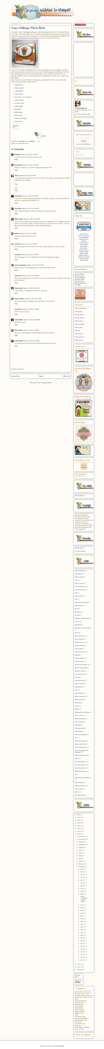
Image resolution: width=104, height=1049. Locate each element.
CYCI (76, 599)
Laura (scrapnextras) (21, 265)
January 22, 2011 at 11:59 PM (30, 275)
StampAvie (78, 725)
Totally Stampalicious (81, 771)
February (82, 864)
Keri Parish (84, 248)
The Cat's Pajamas (80, 551)
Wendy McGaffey (80, 278)
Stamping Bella (79, 728)
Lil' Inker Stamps (80, 645)
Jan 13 (82, 927)
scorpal (77, 706)
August (81, 847)
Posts (78, 152)
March (81, 861)
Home (41, 376)
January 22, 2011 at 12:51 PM (28, 233)
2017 (79, 817)
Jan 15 (82, 921)
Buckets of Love (32, 70)
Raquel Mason (79, 340)
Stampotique (78, 731)
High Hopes (78, 625)
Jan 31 (82, 869)
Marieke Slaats (84, 251)
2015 (79, 823)
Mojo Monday (79, 661)
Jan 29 (82, 874)
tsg (76, 774)
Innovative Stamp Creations (83, 628)
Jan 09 (82, 938)
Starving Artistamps (81, 734)
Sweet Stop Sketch (80, 747)
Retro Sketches (79, 693)
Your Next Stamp (80, 795)
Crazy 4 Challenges (24, 32)
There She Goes (47, 70)
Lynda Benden (19, 106)
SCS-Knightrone (80, 495)
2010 (79, 964)
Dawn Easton (18, 165)
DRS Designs (78, 605)
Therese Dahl (84, 260)
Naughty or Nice (79, 671)
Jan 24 (82, 888)
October (81, 842)
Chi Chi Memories (80, 586)
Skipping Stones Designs (82, 712)
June (80, 853)
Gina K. (77, 621)
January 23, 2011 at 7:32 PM (31, 341)
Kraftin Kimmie (79, 642)
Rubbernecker (79, 699)
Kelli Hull (77, 330)
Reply (16, 159)
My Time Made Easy (81, 668)
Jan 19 (82, 910)
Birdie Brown (79, 574)
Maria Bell (18, 109)
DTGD (76, 609)
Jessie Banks (84, 244)
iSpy (76, 633)
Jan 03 (82, 954)
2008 (79, 970)
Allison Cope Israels (83, 236)
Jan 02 (82, 957)
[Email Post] (39, 141)
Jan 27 (82, 880)
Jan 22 (82, 894)
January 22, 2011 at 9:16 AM (27, 175)
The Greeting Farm (80, 765)
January (81, 867)
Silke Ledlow (18, 115)
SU (76, 738)
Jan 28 (82, 877)
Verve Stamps (79, 782)
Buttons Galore (79, 577)
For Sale (77, 615)
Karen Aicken (79, 327)
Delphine (83, 241)
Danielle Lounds (79, 318)
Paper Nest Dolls (79, 680)
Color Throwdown (80, 590)
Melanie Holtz (84, 253)
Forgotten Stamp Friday (82, 618)
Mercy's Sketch (79, 658)
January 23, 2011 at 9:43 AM (31, 288)
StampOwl (18, 154)
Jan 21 (82, 905)
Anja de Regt (78, 311)
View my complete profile (82, 114)
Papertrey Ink (79, 687)
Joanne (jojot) (19, 288)
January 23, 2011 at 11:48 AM (31, 319)
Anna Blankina (84, 237)
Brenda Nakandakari (81, 283)
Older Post (66, 376)
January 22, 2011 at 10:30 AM (31, 219)
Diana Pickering (84, 243)
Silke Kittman (19, 112)
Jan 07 (82, 943)
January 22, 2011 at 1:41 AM (29, 154)
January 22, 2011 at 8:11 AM (30, 165)
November (82, 839)
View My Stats (77, 976)
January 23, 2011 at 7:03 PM (31, 330)
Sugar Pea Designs (80, 741)
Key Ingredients (79, 636)
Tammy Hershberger (21, 118)
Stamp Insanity (79, 722)
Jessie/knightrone (22, 141)
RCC (76, 690)
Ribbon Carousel (80, 696)
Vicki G (17, 175)
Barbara (17, 233)
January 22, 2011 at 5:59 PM (29, 244)
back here (23, 38)
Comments (80, 155)
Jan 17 (82, 916)
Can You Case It (79, 583)
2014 (78, 826)
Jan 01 (82, 960)
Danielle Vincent (83, 239)
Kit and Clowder (79, 639)
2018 (79, 815)
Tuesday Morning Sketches (83, 777)
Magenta (77, 655)
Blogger (61, 1046)
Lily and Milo (78, 649)
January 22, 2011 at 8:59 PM (30, 254)
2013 (79, 828)
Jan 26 (82, 883)
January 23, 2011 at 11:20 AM (30, 309)
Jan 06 (82, 946)
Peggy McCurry (79, 337)
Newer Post (15, 376)
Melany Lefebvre (84, 255)
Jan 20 (82, 907)
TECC (76, 758)
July (80, 850)
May (80, 856)
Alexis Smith (84, 234)
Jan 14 (82, 924)
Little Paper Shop (80, 652)
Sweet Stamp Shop (80, 744)
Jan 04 (82, 952)
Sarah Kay (78, 703)
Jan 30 (82, 872)
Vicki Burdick (79, 334)
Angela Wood (19, 85)
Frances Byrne (19, 94)
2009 (79, 967)
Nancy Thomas (79, 276)
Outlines (77, 677)
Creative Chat (79, 596)
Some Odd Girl (79, 715)
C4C (17, 143)
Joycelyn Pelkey (19, 298)
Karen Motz (18, 208)
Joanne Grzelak (19, 100)
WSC (76, 792)
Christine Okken (79, 279)
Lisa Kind (17, 244)
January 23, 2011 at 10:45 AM (32, 298)
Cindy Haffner (19, 91)
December (82, 836)
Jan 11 (82, 932)
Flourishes (78, 612)
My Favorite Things (80, 664)
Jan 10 (82, 935)
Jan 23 (82, 891)
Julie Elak (78, 285)
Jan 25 (82, 886)
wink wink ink (79, 789)
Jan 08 (82, 941)
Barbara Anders (19, 88)
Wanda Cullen (19, 219)
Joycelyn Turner (19, 103)
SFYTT (76, 709)
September (82, 845)
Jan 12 (82, 930)
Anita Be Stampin (80, 571)
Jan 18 (82, 913)
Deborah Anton (79, 281)
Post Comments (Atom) (45, 382)
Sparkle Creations (80, 719)
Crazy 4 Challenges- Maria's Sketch (84, 898)
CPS (76, 593)
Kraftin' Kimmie (84, 250)
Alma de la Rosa (79, 274)
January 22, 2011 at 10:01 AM (30, 208)
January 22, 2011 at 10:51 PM (35, 265)
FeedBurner (87, 144)
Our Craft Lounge (80, 674)
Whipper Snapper (80, 786)
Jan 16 (82, 919)
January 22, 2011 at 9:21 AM (30, 196)
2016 (79, 820)
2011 (78, 834)
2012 (79, 831)
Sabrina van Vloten (83, 257)
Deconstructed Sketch (81, 602)
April (80, 858)
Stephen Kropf (84, 259)
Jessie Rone (83, 246)
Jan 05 (82, 949)
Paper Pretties (79, 684)
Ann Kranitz (18, 196)
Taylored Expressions (81, 755)
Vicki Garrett (18, 121)
